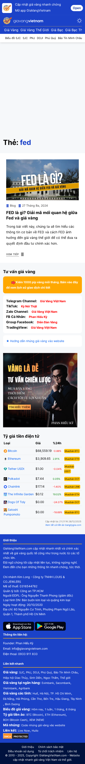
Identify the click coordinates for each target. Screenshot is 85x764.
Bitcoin (12, 450)
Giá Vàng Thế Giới (34, 30)
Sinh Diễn (36, 677)
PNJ (28, 672)
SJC (21, 672)
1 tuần (49, 709)
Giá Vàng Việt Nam (53, 301)
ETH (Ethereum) (55, 714)
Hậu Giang (62, 698)
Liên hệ (72, 751)
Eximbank (48, 683)
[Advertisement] (42, 87)
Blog (13, 205)
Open (77, 8)
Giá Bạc (57, 30)
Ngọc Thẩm (51, 677)
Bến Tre (48, 698)
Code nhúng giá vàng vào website (43, 725)
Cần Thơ (36, 698)
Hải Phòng (22, 698)
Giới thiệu (28, 747)
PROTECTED (21, 736)
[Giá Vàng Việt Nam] (23, 20)
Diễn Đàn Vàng (47, 322)
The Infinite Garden (20, 494)
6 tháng (71, 709)
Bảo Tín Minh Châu (66, 672)
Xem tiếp (12, 254)
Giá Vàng (11, 30)
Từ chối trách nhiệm (50, 751)
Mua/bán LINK (72, 486)
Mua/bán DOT (72, 478)
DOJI (36, 672)
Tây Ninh (76, 698)
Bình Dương (12, 704)
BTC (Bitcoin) (34, 714)
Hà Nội (44, 693)
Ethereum (14, 458)
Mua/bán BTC (72, 451)
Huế (35, 693)
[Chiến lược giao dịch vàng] (40, 390)
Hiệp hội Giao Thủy (15, 677)
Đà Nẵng (8, 698)
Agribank (24, 688)
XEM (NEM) (36, 719)
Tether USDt (15, 468)
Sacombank (63, 683)
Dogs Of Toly (16, 502)
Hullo (35, 730)
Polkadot (13, 478)
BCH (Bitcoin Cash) (15, 719)
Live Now (24, 730)
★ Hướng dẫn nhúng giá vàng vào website (35, 341)
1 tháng (59, 709)
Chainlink (13, 486)
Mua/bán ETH (72, 458)
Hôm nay (37, 709)
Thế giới (65, 677)
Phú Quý (46, 672)
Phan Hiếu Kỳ (38, 317)
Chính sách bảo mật (51, 747)
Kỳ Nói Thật (29, 306)
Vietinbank (10, 688)
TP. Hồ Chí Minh (60, 693)
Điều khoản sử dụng (21, 751)
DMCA (7, 736)
